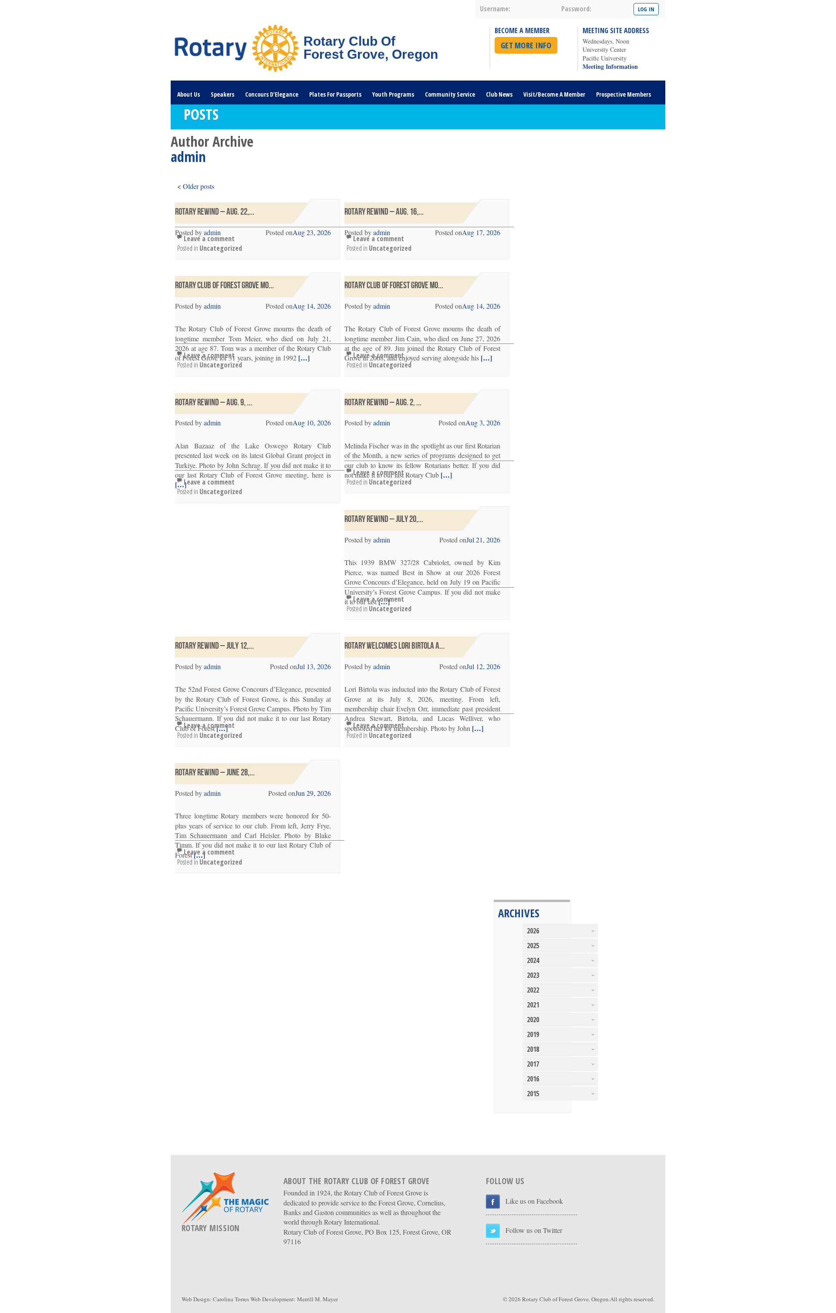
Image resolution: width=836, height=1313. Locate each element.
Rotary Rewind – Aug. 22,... (214, 211)
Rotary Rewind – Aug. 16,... (384, 211)
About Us (188, 94)
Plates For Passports (335, 94)
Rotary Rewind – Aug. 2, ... (382, 402)
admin (212, 305)
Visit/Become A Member (554, 94)
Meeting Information (610, 66)
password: (576, 8)
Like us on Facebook (534, 1200)
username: (495, 8)
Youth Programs (393, 94)
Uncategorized (220, 248)
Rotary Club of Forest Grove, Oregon (565, 1299)
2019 (533, 1034)
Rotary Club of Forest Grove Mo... (224, 285)
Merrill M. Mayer (317, 1299)
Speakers (222, 94)
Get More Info (526, 45)
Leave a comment (209, 238)
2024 (533, 960)
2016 (533, 1079)
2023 (533, 975)
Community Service (450, 94)
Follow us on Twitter (534, 1230)
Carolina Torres (231, 1299)
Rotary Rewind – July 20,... (383, 519)
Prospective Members (623, 94)
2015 (533, 1093)
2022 (533, 990)
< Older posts (195, 186)
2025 (533, 945)
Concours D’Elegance (271, 94)
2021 (533, 1005)
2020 (533, 1019)
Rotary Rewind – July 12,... (214, 645)
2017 (533, 1064)
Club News (499, 94)
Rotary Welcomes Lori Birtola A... (394, 645)
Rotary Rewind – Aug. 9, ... (213, 402)
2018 (533, 1049)
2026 (533, 931)
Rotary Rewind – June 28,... (215, 772)
